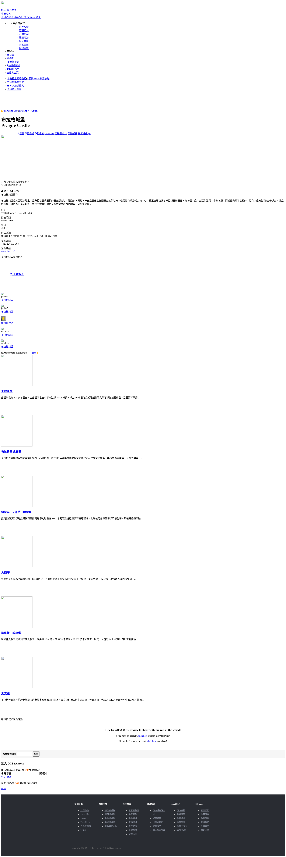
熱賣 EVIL (181, 830)
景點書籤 (24, 45)
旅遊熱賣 (157, 818)
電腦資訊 (133, 822)
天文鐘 (5, 693)
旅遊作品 (14, 69)
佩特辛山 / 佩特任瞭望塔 (16, 512)
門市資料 (181, 810)
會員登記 (6, 17)
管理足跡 (24, 37)
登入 (3, 777)
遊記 (12, 58)
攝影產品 (133, 814)
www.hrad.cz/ (7, 251)
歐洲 (21, 111)
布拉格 (34, 111)
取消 (9, 777)
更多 (34, 353)
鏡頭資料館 (110, 814)
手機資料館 (110, 818)
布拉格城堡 (7, 300)
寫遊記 (10, 78)
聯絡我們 (205, 822)
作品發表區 (85, 826)
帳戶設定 (24, 27)
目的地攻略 (158, 822)
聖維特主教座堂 (11, 633)
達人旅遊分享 (159, 830)
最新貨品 (181, 814)
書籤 (22, 133)
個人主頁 (14, 72)
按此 (26, 770)
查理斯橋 (7, 391)
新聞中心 (84, 810)
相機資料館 (110, 810)
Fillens (83, 818)
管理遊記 (24, 34)
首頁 (11, 54)
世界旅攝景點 (11, 111)
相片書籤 (24, 41)
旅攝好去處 (14, 65)
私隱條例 (205, 818)
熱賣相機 (181, 818)
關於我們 (205, 810)
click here (142, 735)
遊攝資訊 (14, 62)
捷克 (27, 111)
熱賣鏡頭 (181, 822)
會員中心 (16, 17)
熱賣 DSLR (182, 826)
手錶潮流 (133, 830)
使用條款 (205, 814)
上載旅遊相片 (21, 78)
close (3, 788)
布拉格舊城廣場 (11, 451)
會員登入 (6, 14)
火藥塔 (5, 572)
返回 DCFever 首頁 (31, 17)
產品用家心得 (111, 826)
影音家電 (133, 826)
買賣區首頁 (134, 810)
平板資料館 (110, 822)
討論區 (83, 830)
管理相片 (24, 30)
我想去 (40, 133)
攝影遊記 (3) (84, 133)
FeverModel (85, 822)
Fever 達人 (85, 814)
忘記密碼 (205, 830)
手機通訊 (133, 818)
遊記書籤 (24, 48)
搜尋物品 (133, 834)
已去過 (30, 133)
